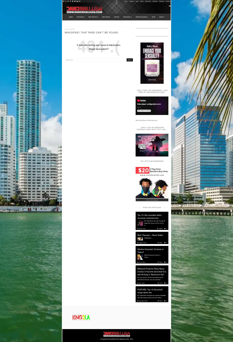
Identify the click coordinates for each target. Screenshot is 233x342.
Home (125, 1)
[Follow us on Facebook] (70, 1)
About (141, 1)
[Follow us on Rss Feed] (68, 1)
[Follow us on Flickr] (79, 1)
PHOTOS (116, 17)
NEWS (71, 17)
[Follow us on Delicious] (75, 1)
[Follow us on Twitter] (72, 1)
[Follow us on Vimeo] (63, 1)
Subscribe (148, 1)
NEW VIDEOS (106, 17)
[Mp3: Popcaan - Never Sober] (140, 239)
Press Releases (141, 17)
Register (131, 1)
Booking (161, 1)
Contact (168, 1)
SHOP (153, 17)
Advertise (155, 1)
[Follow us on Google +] (66, 1)
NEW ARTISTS (92, 17)
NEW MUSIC (127, 17)
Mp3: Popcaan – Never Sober (150, 235)
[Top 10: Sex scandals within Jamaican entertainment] (140, 223)
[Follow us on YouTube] (77, 1)
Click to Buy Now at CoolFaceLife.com (147, 120)
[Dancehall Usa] (84, 9)
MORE (161, 17)
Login (137, 1)
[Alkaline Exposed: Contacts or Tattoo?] (140, 257)
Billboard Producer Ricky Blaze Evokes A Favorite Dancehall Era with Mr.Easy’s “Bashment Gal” (151, 271)
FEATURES (80, 17)
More (148, 225)
